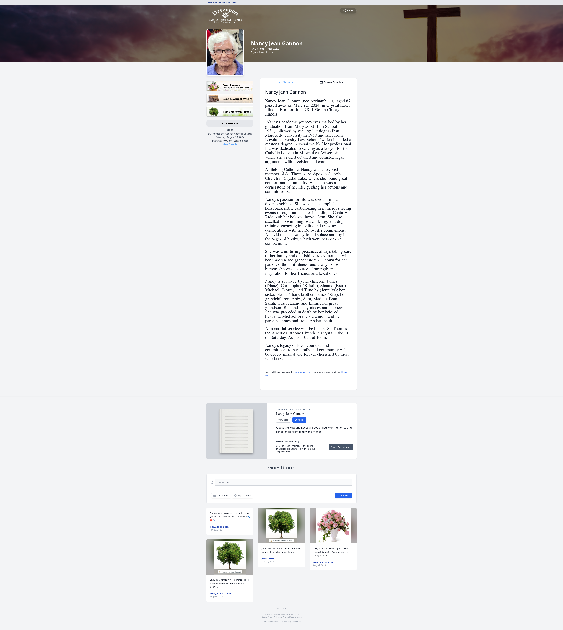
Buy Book (299, 419)
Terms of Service (289, 617)
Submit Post (343, 495)
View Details (230, 144)
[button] (230, 557)
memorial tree (302, 372)
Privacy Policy (273, 617)
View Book (283, 419)
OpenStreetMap (284, 621)
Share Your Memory (341, 447)
